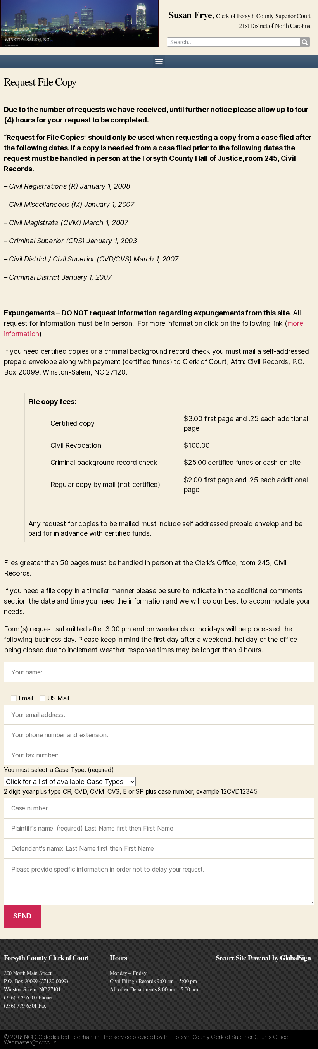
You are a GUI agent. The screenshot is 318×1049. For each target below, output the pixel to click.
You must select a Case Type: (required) (59, 770)
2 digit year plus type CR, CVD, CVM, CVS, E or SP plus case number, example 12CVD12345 (131, 791)
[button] (159, 61)
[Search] (305, 42)
